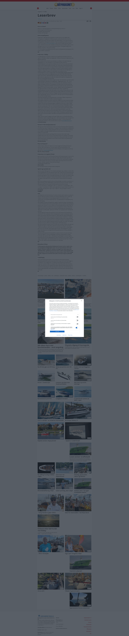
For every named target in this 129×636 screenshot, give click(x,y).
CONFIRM (57, 331)
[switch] (77, 317)
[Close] (82, 301)
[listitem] (64, 314)
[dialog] (64, 318)
